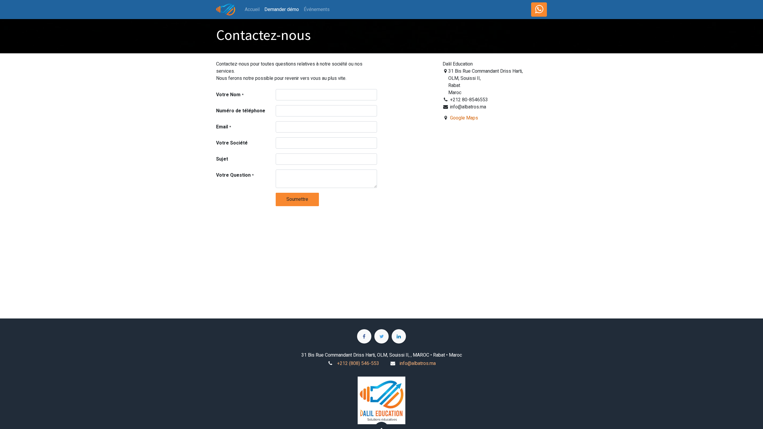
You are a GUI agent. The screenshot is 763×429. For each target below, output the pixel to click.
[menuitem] (252, 9)
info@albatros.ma (418, 363)
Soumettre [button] (297, 199)
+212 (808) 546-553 (358, 363)
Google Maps (464, 118)
